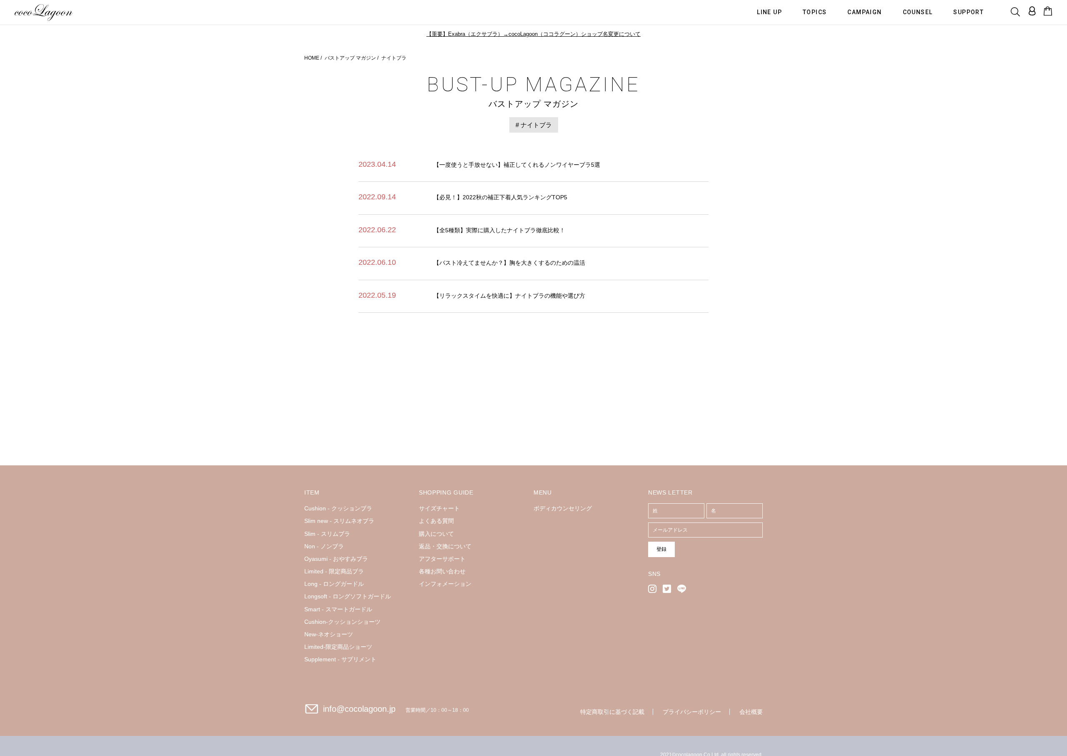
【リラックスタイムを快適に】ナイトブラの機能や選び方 (509, 295)
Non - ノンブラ (324, 546)
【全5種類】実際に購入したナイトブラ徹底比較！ (499, 230)
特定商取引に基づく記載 (612, 711)
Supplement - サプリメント (340, 659)
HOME (311, 58)
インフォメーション (445, 583)
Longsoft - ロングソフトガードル (347, 596)
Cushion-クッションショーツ (342, 621)
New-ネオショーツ (328, 634)
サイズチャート (439, 508)
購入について (436, 533)
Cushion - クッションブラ (338, 508)
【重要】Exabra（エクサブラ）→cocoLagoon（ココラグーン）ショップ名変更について (533, 34)
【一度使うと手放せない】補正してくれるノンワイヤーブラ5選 (516, 164)
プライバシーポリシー (692, 711)
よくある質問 (436, 520)
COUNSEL (918, 11)
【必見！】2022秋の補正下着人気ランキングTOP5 (500, 197)
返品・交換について (445, 546)
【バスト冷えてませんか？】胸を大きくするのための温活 (509, 262)
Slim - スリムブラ (327, 533)
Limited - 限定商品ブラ (334, 571)
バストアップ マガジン (350, 58)
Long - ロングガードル (334, 583)
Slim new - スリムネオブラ (339, 520)
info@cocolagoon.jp (359, 708)
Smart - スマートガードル (338, 609)
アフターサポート (442, 558)
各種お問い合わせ (442, 571)
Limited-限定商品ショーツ (338, 646)
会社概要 (751, 711)
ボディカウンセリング (563, 508)
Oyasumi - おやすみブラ (336, 558)
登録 (661, 549)
